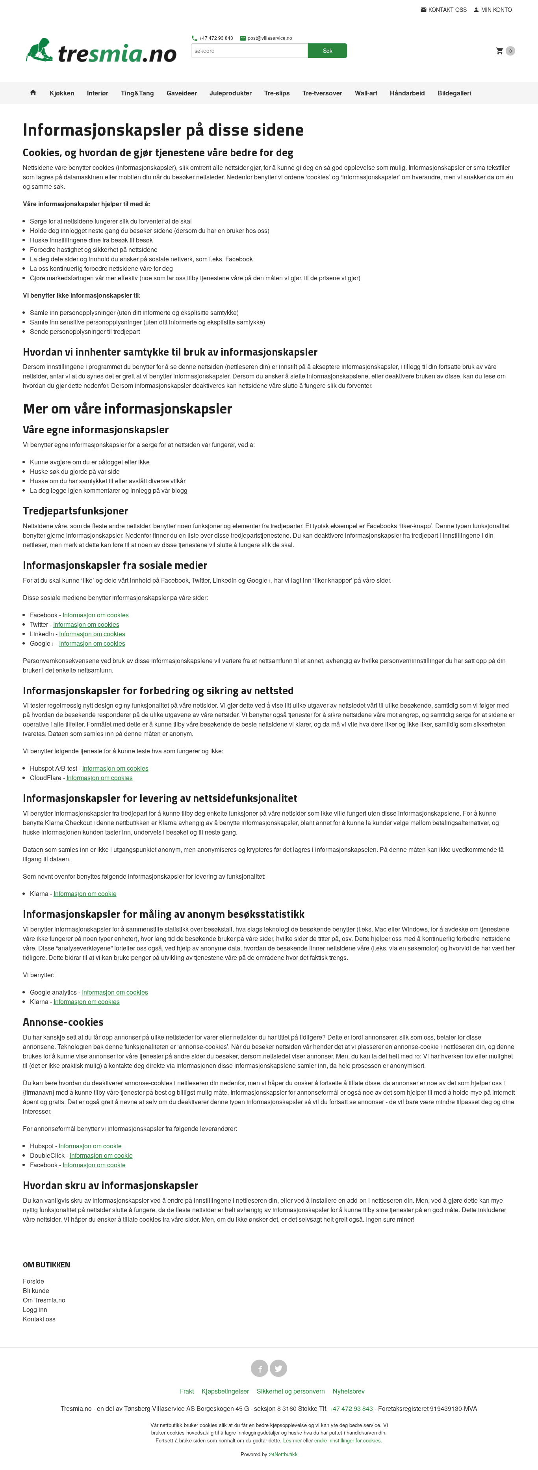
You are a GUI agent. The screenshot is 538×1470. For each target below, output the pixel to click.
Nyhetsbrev (349, 1390)
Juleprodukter (231, 92)
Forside (33, 1281)
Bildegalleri (454, 92)
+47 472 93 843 (215, 38)
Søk (327, 50)
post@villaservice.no (269, 38)
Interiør (97, 92)
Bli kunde (36, 1290)
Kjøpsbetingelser (225, 1390)
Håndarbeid (407, 92)
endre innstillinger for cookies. (348, 1440)
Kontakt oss (39, 1318)
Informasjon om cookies (96, 614)
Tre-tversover (322, 92)
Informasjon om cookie (85, 893)
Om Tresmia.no (44, 1299)
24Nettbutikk (283, 1454)
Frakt (187, 1390)
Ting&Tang (137, 92)
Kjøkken (62, 92)
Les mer (293, 1440)
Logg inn (35, 1309)
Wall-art (366, 92)
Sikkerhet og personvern (291, 1390)
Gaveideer (182, 92)
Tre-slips (277, 92)
